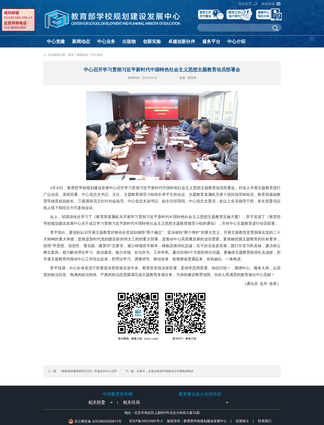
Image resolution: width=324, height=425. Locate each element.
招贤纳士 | (245, 421)
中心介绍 (236, 41)
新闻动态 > (84, 54)
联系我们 (264, 421)
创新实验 (152, 41)
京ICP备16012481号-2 (146, 421)
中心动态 (97, 54)
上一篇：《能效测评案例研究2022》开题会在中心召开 (82, 371)
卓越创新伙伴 (181, 41)
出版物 (129, 41)
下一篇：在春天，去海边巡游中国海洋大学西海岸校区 (159, 371)
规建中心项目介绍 (263, 14)
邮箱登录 (268, 4)
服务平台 (211, 41)
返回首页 (245, 4)
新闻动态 (81, 41)
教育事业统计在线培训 (200, 394)
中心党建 (56, 41)
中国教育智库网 (118, 394)
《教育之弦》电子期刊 (234, 14)
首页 (71, 54)
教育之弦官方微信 (205, 14)
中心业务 (106, 41)
